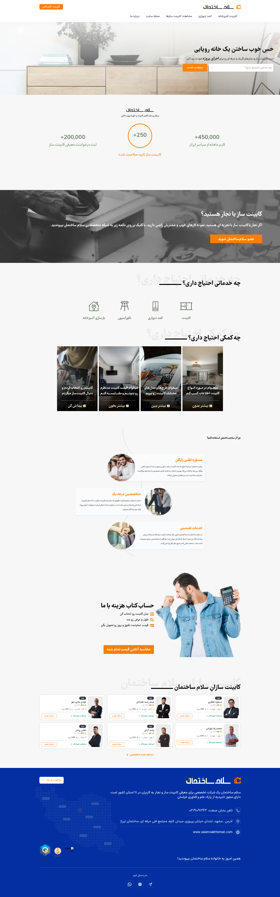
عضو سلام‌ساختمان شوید (236, 239)
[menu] (140, 16)
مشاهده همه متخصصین (142, 755)
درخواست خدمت (195, 67)
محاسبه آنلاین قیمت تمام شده (129, 649)
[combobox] (271, 67)
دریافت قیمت (185, 716)
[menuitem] (228, 16)
